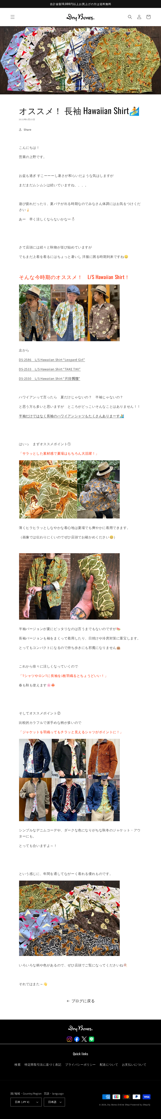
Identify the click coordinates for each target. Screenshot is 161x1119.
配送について (109, 1064)
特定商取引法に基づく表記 (43, 1064)
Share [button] (27, 129)
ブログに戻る (83, 1000)
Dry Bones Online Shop (118, 1104)
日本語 (52, 1102)
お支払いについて (134, 1064)
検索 (17, 1064)
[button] (12, 17)
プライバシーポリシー (80, 1064)
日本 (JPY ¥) (22, 1102)
